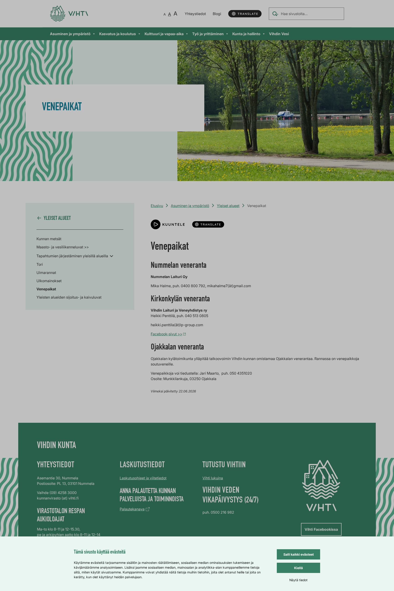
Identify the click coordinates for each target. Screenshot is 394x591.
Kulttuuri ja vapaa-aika (164, 34)
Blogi (217, 13)
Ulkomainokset (49, 280)
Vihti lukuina (212, 478)
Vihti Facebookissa (321, 529)
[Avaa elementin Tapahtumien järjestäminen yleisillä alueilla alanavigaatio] (111, 255)
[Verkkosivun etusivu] (69, 13)
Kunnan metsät (48, 238)
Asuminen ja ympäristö (70, 34)
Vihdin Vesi (279, 34)
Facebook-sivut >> (166, 334)
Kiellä (298, 568)
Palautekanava (132, 509)
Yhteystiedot (195, 13)
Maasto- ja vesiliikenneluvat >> (62, 247)
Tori (39, 264)
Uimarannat (46, 272)
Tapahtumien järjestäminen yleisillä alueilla (72, 256)
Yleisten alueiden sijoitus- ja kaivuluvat (68, 297)
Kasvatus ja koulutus (117, 34)
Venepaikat (46, 289)
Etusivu (157, 205)
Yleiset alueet (228, 205)
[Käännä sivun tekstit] (245, 13)
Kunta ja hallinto (246, 34)
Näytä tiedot (298, 580)
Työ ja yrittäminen (208, 34)
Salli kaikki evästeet (298, 554)
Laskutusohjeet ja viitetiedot (143, 478)
